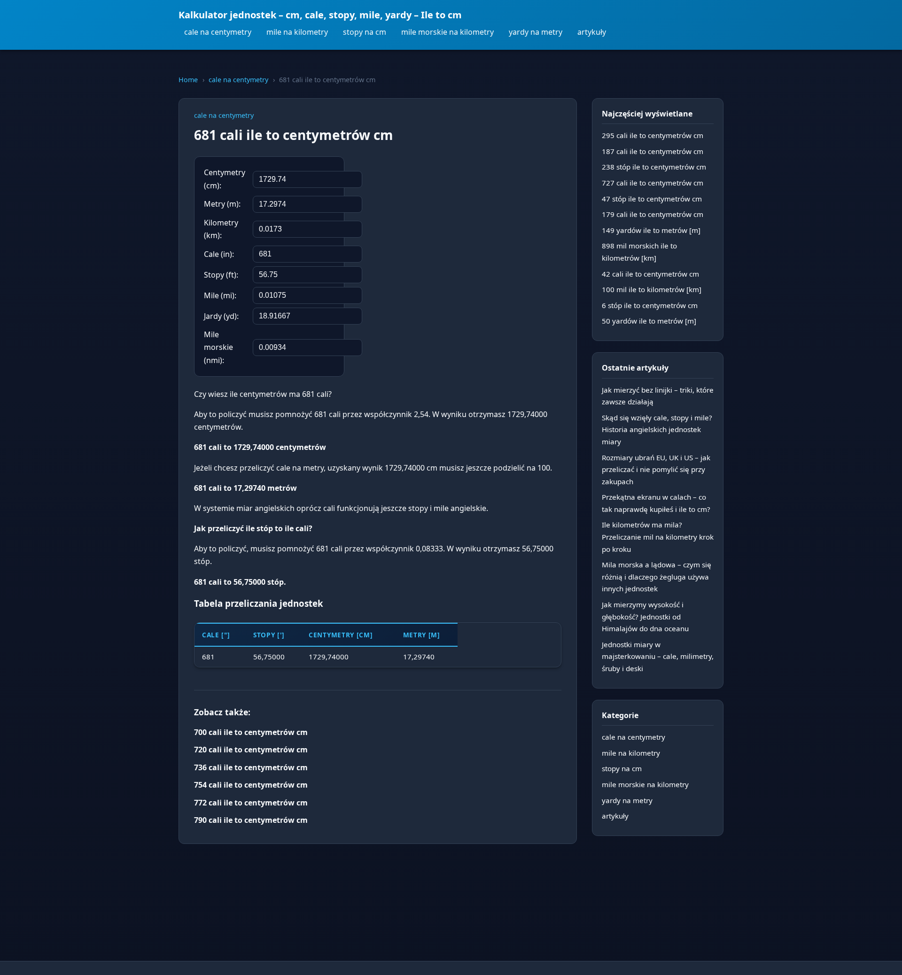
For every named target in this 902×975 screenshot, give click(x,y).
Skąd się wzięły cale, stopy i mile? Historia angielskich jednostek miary (657, 429)
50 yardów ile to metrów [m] (649, 320)
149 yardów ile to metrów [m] (651, 230)
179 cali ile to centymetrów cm (652, 214)
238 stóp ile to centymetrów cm (654, 166)
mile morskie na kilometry (447, 32)
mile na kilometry (297, 32)
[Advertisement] (490, 217)
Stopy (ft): (221, 275)
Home (188, 79)
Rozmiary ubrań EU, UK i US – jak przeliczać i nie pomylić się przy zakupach (656, 469)
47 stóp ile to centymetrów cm (652, 198)
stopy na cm (364, 32)
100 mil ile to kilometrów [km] (651, 289)
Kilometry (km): (221, 228)
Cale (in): (219, 254)
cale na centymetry (217, 32)
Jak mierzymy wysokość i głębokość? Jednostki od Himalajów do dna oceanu (645, 616)
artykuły (591, 32)
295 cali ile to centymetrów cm (652, 135)
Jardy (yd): (221, 316)
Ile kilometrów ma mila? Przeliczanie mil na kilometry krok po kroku (658, 536)
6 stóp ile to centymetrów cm (650, 305)
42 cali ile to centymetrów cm (650, 274)
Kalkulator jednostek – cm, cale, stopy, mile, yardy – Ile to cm (320, 14)
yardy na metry (535, 32)
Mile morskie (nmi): (218, 347)
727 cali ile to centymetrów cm (652, 182)
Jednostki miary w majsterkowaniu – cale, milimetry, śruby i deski (658, 656)
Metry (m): (222, 204)
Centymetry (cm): (224, 178)
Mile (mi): (220, 295)
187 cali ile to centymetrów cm (652, 151)
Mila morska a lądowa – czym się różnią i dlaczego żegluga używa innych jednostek (656, 576)
